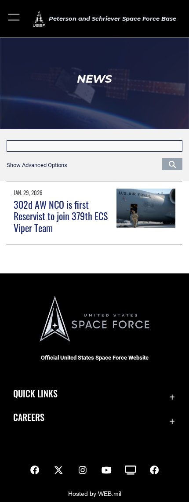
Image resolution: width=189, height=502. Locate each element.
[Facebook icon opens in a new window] (34, 470)
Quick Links (35, 393)
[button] (14, 18)
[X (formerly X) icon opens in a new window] (58, 470)
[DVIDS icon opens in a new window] (130, 470)
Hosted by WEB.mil (94, 493)
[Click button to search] (172, 164)
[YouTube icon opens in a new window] (106, 470)
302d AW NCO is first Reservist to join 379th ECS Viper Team (61, 216)
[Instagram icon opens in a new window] (82, 470)
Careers (28, 417)
